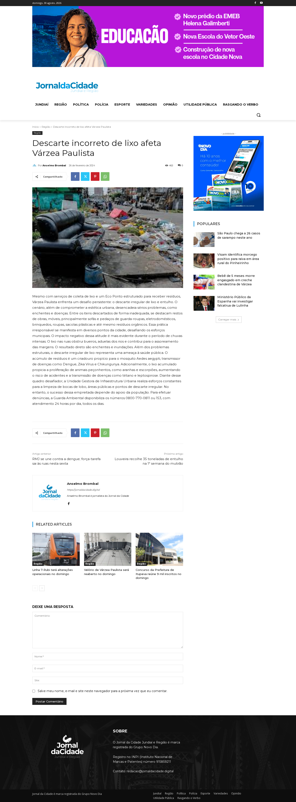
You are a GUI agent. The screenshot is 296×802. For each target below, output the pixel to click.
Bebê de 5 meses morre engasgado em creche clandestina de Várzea (236, 280)
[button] (258, 115)
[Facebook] (255, 3)
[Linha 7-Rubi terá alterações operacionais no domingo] (56, 549)
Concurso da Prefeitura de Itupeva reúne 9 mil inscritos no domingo (158, 573)
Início (35, 126)
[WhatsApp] (105, 176)
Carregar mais (227, 319)
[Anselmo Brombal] (35, 165)
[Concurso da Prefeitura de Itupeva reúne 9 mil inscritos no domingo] (159, 549)
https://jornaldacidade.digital (83, 489)
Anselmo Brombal (54, 165)
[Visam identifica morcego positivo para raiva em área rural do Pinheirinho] (204, 260)
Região (46, 126)
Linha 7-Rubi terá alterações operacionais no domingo (52, 571)
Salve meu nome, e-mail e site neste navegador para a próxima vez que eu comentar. (102, 691)
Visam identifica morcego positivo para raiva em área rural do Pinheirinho (238, 259)
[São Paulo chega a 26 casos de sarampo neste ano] (204, 239)
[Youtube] (261, 3)
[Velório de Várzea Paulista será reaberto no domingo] (108, 549)
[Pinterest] (95, 176)
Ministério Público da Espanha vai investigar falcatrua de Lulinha (235, 301)
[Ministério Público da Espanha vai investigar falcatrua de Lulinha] (204, 303)
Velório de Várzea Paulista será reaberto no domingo (106, 571)
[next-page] (42, 588)
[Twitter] (85, 176)
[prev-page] (35, 588)
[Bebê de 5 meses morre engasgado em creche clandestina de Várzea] (204, 282)
